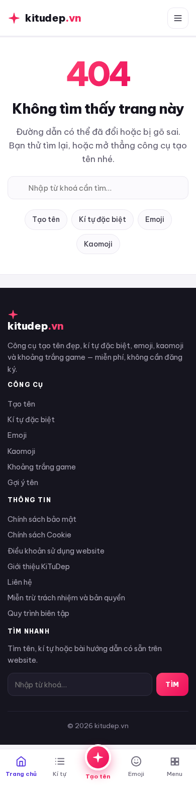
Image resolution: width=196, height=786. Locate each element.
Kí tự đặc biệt (102, 219)
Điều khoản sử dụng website (56, 551)
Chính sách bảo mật (42, 519)
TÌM (172, 684)
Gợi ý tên (23, 482)
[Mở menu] (177, 18)
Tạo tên (46, 219)
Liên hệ (20, 582)
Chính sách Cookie (39, 534)
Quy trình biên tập (38, 613)
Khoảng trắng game (42, 466)
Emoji (154, 219)
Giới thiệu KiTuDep (39, 566)
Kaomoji (98, 244)
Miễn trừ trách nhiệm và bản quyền (66, 597)
